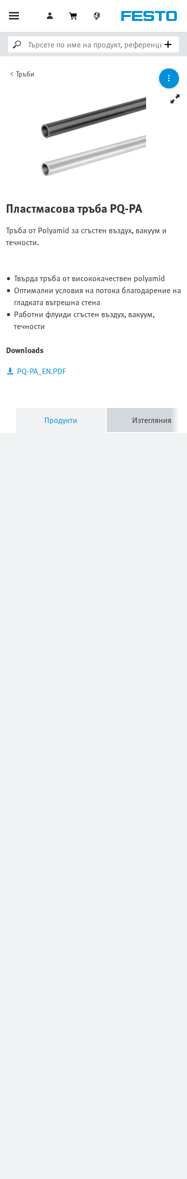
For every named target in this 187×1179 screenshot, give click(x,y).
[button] (51, 16)
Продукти (60, 420)
